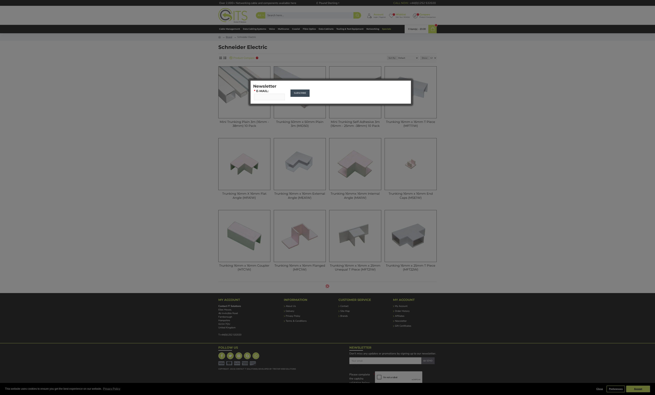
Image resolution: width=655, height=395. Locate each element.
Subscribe (300, 93)
